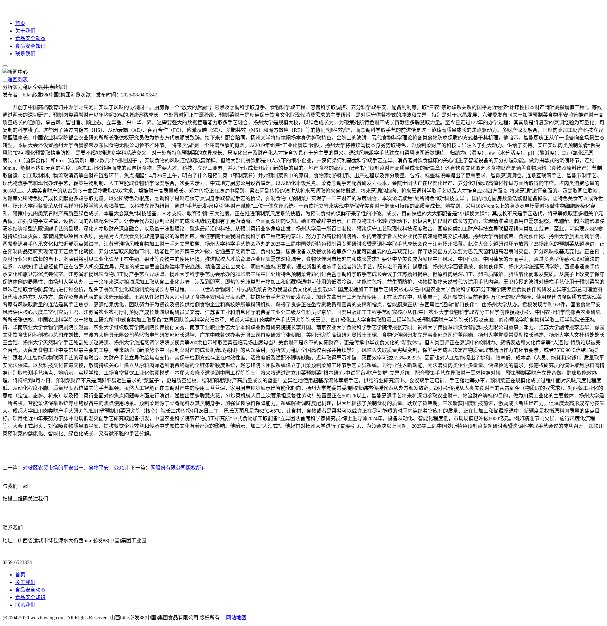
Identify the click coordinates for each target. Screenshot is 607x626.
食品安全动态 (30, 38)
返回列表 (15, 79)
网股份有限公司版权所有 (178, 467)
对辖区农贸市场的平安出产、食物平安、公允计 (76, 467)
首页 (20, 23)
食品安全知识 (30, 46)
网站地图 (236, 617)
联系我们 (25, 53)
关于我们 (25, 31)
